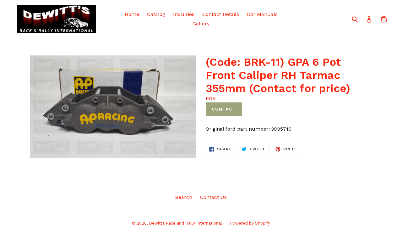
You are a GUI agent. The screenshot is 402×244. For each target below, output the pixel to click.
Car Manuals (262, 14)
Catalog (156, 14)
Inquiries (183, 14)
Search (183, 197)
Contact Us (213, 197)
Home (132, 14)
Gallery (201, 24)
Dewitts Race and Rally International (185, 223)
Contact (224, 109)
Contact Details (220, 14)
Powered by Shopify (250, 223)
